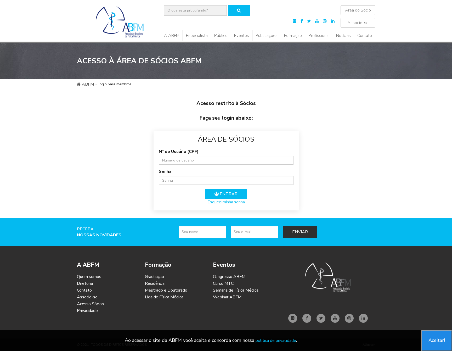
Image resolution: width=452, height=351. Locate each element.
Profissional (319, 35)
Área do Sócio (358, 10)
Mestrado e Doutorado (166, 290)
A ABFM (171, 35)
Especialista (197, 35)
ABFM (87, 84)
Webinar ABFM (227, 297)
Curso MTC (223, 283)
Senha (165, 171)
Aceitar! (436, 340)
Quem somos (89, 277)
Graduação (154, 277)
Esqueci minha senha (226, 202)
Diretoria (85, 283)
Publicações (267, 35)
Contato (364, 35)
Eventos (241, 35)
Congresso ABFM (229, 277)
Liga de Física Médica (164, 297)
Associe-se (358, 23)
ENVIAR (300, 232)
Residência (155, 283)
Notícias (343, 35)
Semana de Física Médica (235, 290)
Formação (293, 35)
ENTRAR (228, 194)
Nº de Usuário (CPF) (179, 151)
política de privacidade (276, 340)
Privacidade (87, 311)
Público (221, 35)
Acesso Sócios (90, 304)
